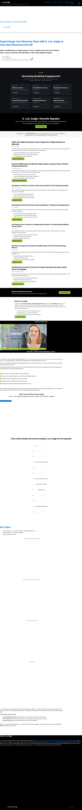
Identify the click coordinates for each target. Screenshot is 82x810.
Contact (72, 4)
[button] (62, 58)
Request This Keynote (18, 158)
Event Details (15, 92)
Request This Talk (17, 200)
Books (72, 2)
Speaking (67, 2)
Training (60, 2)
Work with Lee (46, 2)
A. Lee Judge (6, 2)
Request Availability (41, 126)
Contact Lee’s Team (20, 316)
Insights (55, 2)
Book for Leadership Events (19, 180)
